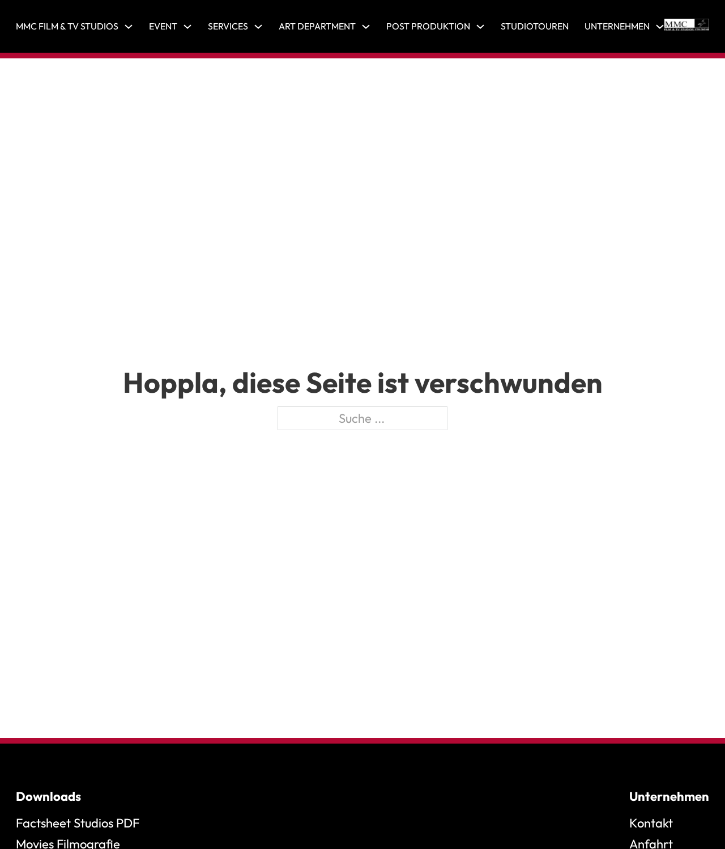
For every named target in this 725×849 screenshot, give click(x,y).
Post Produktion (428, 26)
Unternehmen (617, 26)
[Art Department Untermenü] (365, 26)
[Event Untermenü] (187, 26)
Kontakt (651, 823)
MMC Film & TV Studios (67, 26)
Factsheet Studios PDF (77, 823)
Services (228, 26)
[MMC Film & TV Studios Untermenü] (128, 26)
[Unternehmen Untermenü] (659, 26)
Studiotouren (535, 26)
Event (163, 26)
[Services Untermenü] (258, 26)
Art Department (317, 26)
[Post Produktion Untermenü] (480, 26)
